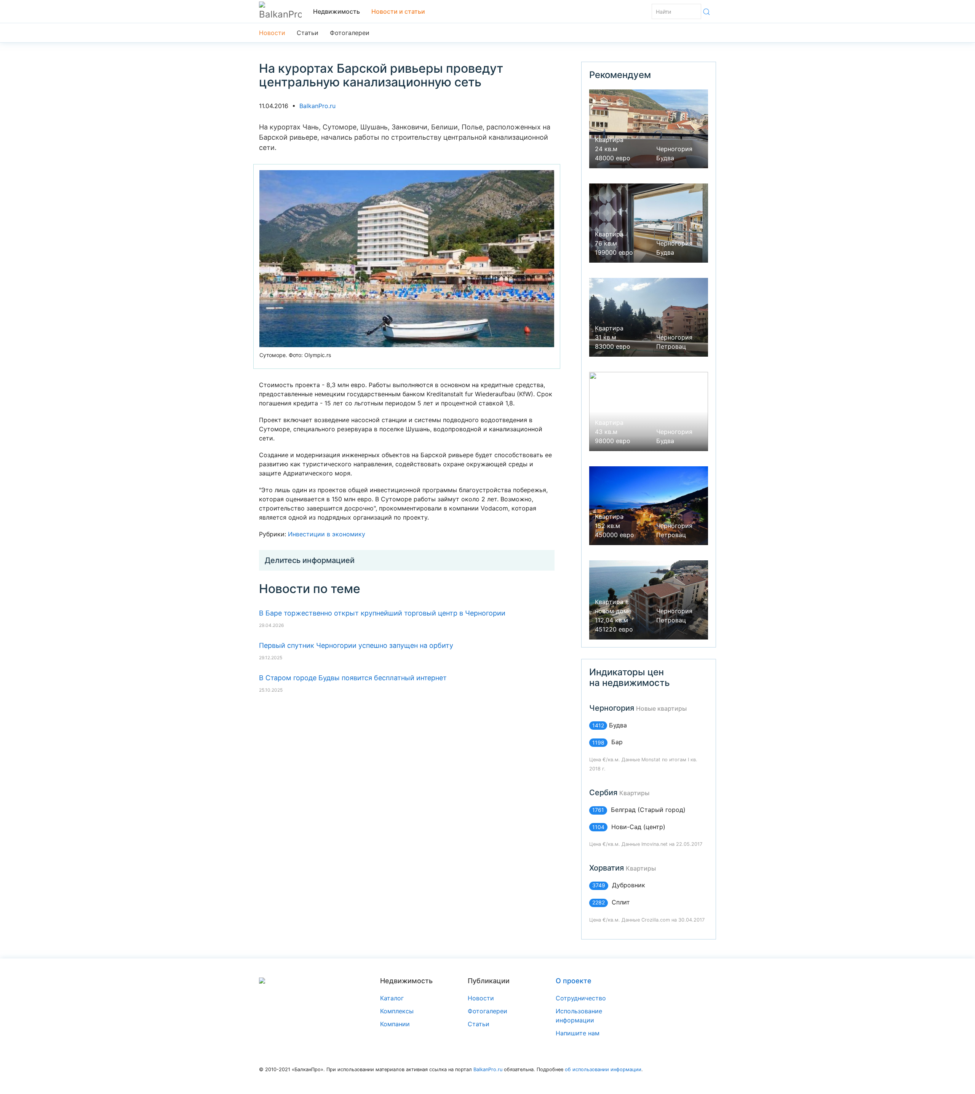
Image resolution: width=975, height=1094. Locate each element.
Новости (272, 33)
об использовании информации (603, 1069)
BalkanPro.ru (317, 106)
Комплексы (397, 1011)
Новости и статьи (398, 11)
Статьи (307, 33)
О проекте (573, 981)
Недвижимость (336, 11)
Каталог (392, 998)
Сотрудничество (581, 998)
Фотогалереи (349, 33)
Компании (395, 1024)
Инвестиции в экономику (326, 534)
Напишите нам (577, 1033)
